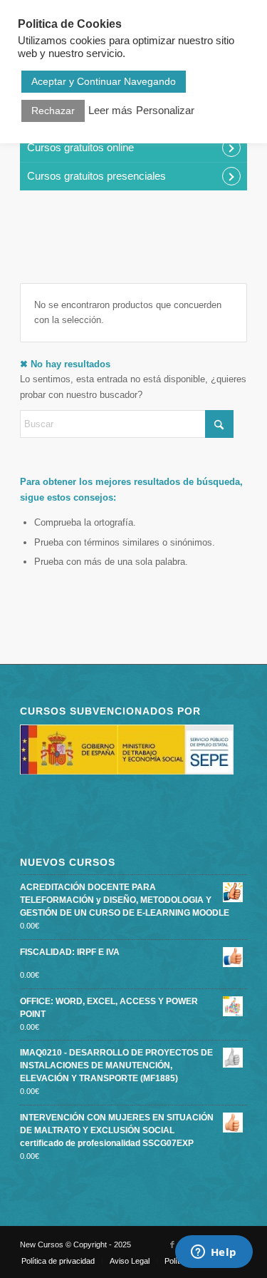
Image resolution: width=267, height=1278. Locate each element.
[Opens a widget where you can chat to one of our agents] (213, 1253)
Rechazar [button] (53, 110)
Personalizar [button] (165, 110)
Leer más (110, 110)
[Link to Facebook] (172, 1244)
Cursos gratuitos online (80, 147)
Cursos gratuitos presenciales (96, 176)
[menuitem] (58, 1260)
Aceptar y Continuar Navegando (103, 81)
